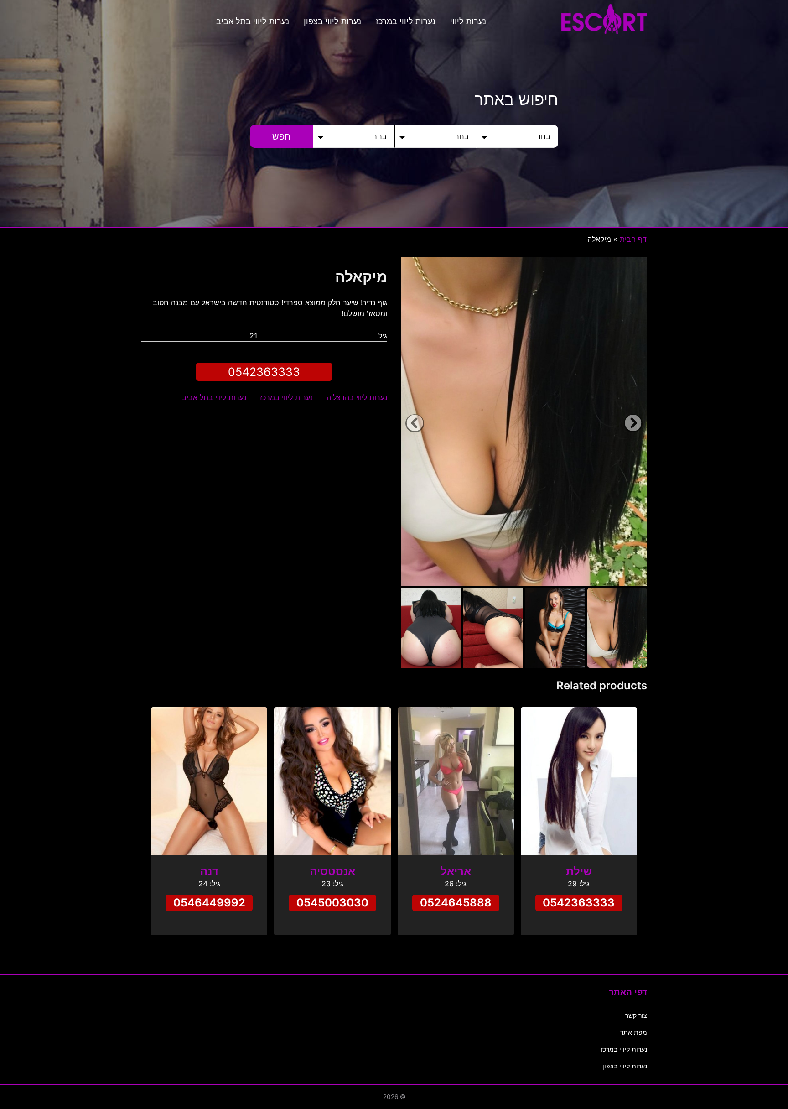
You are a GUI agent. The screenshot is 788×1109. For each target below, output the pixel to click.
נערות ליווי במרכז (405, 21)
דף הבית (633, 239)
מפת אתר (633, 1032)
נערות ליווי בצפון (332, 21)
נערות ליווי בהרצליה (357, 397)
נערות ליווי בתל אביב (252, 21)
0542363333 (264, 372)
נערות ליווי (468, 21)
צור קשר (636, 1015)
